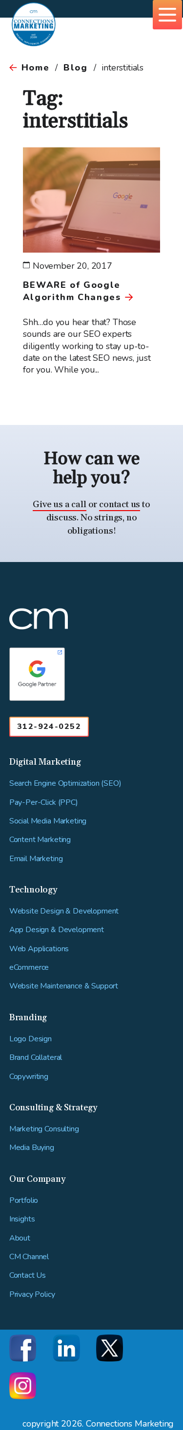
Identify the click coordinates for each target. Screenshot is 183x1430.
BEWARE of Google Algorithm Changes (72, 291)
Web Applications (39, 949)
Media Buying (31, 1148)
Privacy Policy (32, 1294)
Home (35, 67)
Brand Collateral (35, 1058)
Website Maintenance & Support (63, 986)
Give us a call (59, 504)
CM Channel (29, 1257)
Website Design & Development (64, 911)
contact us (119, 504)
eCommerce (29, 967)
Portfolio (24, 1201)
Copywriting (28, 1077)
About (19, 1238)
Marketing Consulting (44, 1129)
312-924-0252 (49, 726)
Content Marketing (40, 840)
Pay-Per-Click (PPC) (43, 802)
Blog (75, 67)
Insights (22, 1219)
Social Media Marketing (47, 821)
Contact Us (27, 1275)
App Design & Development (56, 930)
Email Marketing (36, 859)
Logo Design (30, 1039)
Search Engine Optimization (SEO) (65, 783)
